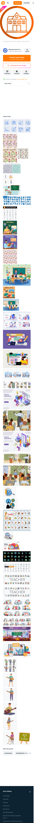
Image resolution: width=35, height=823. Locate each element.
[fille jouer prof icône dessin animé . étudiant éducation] (10, 724)
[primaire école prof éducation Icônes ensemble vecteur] (17, 592)
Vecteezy (5, 799)
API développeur (8, 812)
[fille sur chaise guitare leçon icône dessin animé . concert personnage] (10, 738)
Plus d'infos (8, 83)
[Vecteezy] (3, 3)
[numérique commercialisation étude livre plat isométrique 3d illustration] (8, 536)
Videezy (5, 802)
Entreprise (6, 806)
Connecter (26, 3)
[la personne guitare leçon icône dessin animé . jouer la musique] (10, 694)
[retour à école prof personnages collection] (10, 665)
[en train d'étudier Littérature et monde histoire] (9, 292)
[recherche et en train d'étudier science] (10, 242)
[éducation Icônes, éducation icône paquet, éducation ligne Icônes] (10, 213)
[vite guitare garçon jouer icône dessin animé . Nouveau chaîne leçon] (10, 680)
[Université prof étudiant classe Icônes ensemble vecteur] (17, 579)
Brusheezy (6, 796)
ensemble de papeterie (23, 753)
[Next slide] (28, 753)
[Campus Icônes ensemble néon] (17, 556)
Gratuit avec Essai (16, 58)
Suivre (27, 51)
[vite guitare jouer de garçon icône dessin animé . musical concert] (10, 709)
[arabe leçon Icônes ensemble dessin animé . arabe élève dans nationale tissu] (8, 179)
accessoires (8, 753)
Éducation (6, 809)
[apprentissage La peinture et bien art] (10, 228)
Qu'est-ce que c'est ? (22, 79)
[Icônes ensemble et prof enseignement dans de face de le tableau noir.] (12, 190)
